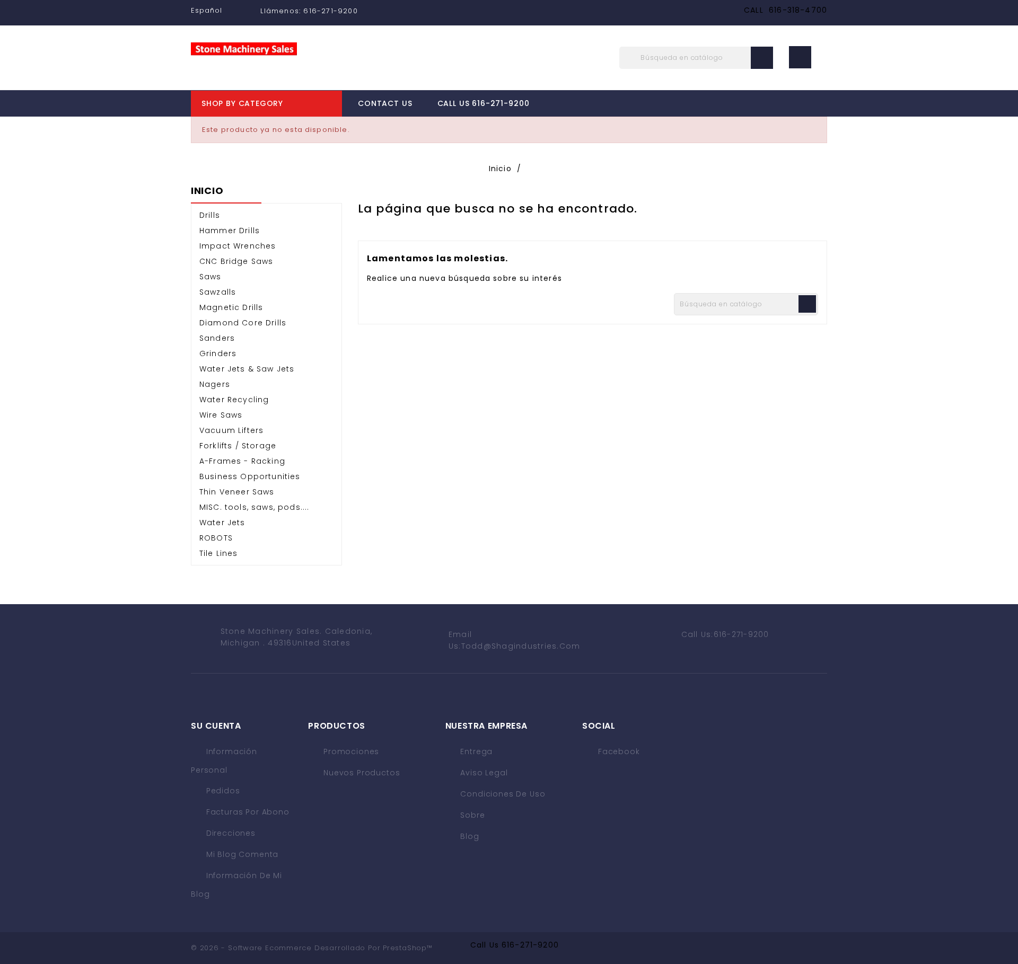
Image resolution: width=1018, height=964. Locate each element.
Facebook (619, 751)
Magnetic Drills (231, 307)
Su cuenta (216, 726)
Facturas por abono (246, 812)
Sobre (471, 815)
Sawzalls (217, 292)
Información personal (224, 760)
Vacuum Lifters (231, 430)
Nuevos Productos (360, 772)
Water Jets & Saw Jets (246, 369)
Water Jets (222, 522)
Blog (468, 836)
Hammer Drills (229, 230)
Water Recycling (234, 399)
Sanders (217, 338)
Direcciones (230, 833)
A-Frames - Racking (242, 461)
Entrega (475, 751)
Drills (209, 215)
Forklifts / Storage (237, 445)
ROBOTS (216, 538)
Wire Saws (220, 415)
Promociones (350, 751)
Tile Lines (218, 553)
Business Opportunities (250, 476)
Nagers (214, 384)
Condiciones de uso (502, 794)
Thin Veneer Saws (237, 492)
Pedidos (222, 790)
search (762, 58)
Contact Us (385, 103)
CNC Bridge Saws (236, 261)
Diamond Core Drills (242, 322)
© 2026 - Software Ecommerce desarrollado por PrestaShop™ (312, 948)
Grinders (217, 353)
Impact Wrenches (237, 246)
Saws (210, 276)
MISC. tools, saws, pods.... (254, 507)
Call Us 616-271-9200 (483, 103)
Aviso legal (483, 772)
